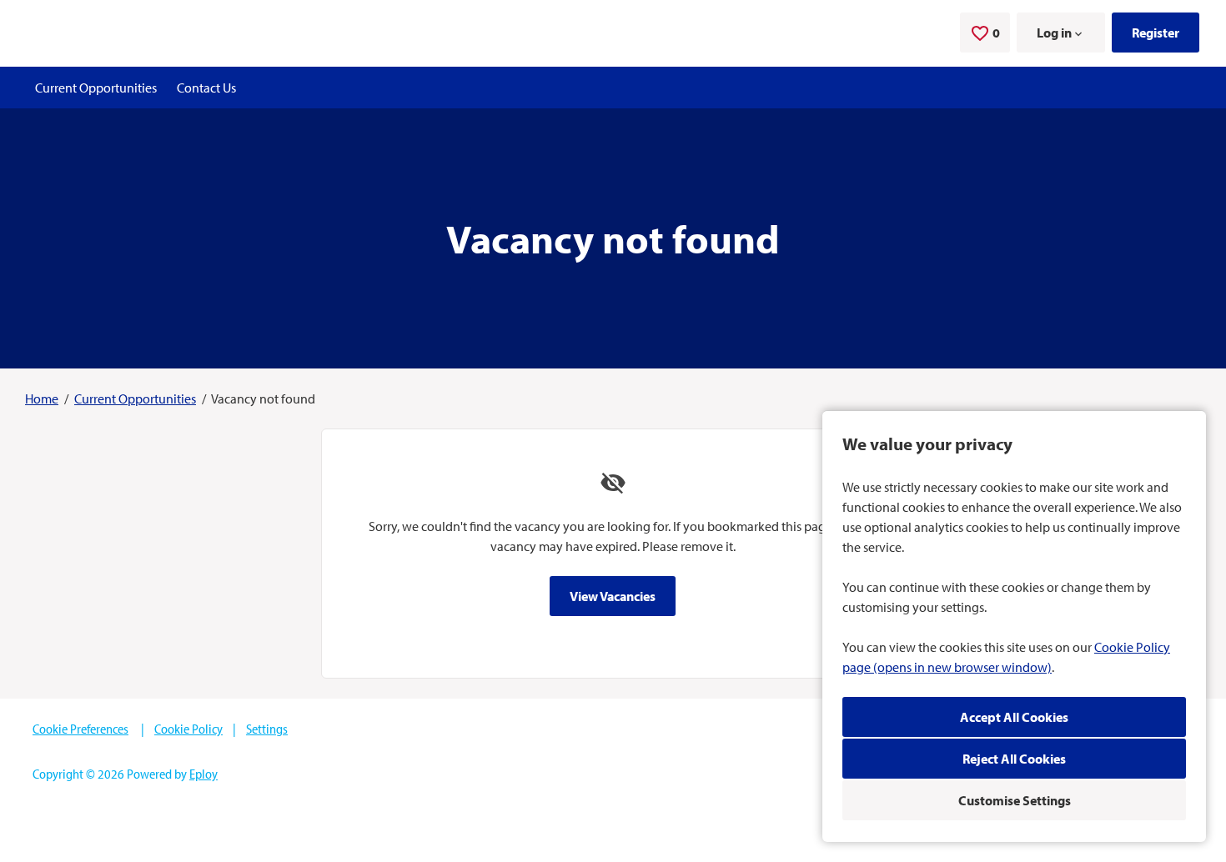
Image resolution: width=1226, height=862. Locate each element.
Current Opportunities (96, 87)
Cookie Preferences (80, 728)
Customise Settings (1014, 800)
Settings (267, 728)
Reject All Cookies (1014, 758)
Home (41, 398)
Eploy (203, 773)
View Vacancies (613, 596)
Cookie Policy (188, 728)
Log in (1054, 32)
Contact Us (206, 87)
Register (1155, 32)
